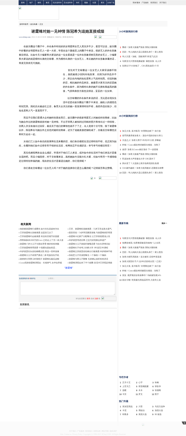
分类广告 (110, 3)
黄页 (102, 3)
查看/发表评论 (68, 37)
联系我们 (154, 3)
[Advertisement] (143, 38)
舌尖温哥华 (68, 3)
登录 (88, 299)
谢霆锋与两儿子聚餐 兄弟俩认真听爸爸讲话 (88, 259)
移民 (39, 3)
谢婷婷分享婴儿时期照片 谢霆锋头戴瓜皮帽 (39, 259)
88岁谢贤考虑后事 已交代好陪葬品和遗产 (87, 240)
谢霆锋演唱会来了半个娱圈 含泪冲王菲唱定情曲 (90, 263)
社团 (94, 3)
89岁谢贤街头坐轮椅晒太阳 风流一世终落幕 (39, 251)
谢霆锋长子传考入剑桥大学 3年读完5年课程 (88, 248)
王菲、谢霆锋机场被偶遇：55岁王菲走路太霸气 (90, 229)
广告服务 (145, 3)
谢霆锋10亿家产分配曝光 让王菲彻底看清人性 (89, 236)
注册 (96, 299)
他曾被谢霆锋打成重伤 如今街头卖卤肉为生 (39, 229)
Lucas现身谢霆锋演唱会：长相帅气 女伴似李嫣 (41, 263)
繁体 (138, 3)
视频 (86, 3)
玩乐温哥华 (57, 3)
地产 (31, 3)
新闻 (23, 3)
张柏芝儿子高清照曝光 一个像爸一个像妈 (87, 255)
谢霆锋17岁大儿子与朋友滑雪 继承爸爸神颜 (39, 244)
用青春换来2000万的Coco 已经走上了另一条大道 (41, 240)
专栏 (77, 3)
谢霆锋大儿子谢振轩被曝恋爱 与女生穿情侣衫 (89, 244)
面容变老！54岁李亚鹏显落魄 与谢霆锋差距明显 (90, 233)
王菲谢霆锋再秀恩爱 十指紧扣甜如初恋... (38, 248)
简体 (134, 3)
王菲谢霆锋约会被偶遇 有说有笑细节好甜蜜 (39, 236)
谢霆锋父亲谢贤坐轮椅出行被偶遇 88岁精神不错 (90, 251)
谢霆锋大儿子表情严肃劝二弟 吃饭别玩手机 (39, 255)
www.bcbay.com (24, 37)
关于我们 (162, 3)
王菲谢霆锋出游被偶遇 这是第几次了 (36, 233)
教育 (47, 3)
